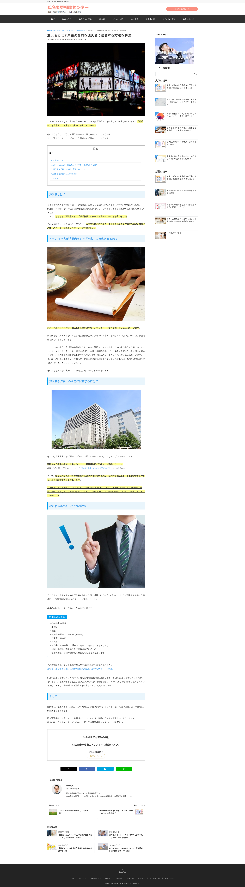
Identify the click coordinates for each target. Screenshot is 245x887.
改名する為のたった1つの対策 (65, 174)
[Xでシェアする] (68, 769)
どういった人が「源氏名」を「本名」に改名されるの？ (75, 165)
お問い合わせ (96, 756)
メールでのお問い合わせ (182, 9)
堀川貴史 (70, 785)
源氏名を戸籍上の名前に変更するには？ (69, 169)
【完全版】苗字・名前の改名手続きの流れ (95, 468)
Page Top (122, 872)
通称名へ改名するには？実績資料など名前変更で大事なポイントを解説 (80, 668)
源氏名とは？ (58, 160)
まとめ (55, 178)
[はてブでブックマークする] (105, 769)
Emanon (136, 883)
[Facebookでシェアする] (87, 769)
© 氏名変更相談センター (114, 883)
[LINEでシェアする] (124, 769)
